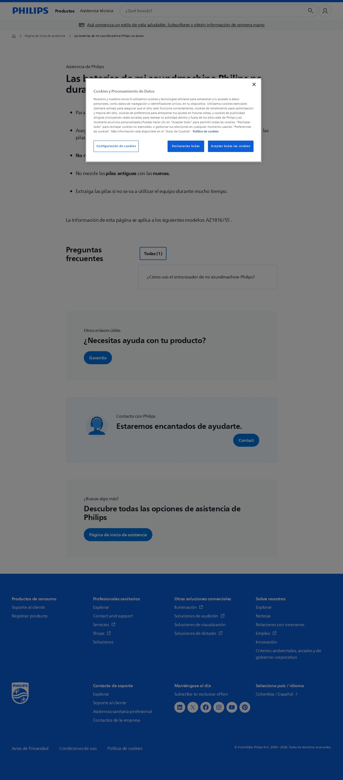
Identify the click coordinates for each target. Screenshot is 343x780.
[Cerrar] (254, 84)
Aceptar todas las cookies (230, 146)
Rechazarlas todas (186, 146)
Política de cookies (206, 131)
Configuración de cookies (116, 146)
